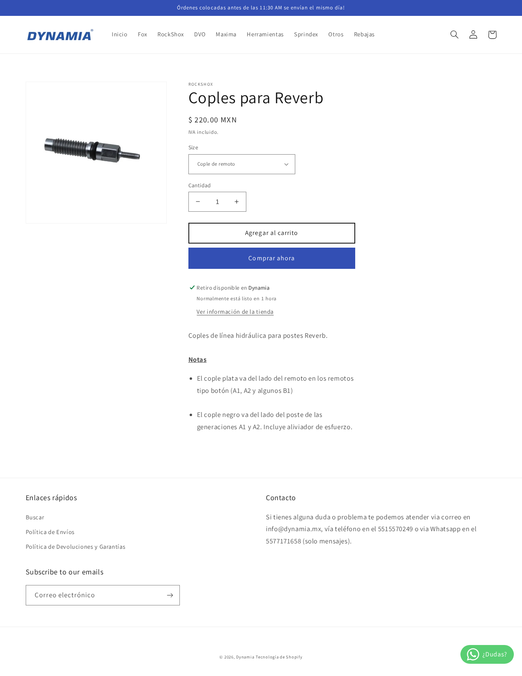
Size (193, 147)
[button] (454, 34)
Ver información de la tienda (235, 311)
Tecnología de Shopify (279, 657)
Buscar (35, 517)
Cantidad (199, 184)
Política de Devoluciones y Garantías (76, 546)
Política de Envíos (50, 532)
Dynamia (245, 657)
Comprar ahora (271, 257)
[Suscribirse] (169, 595)
